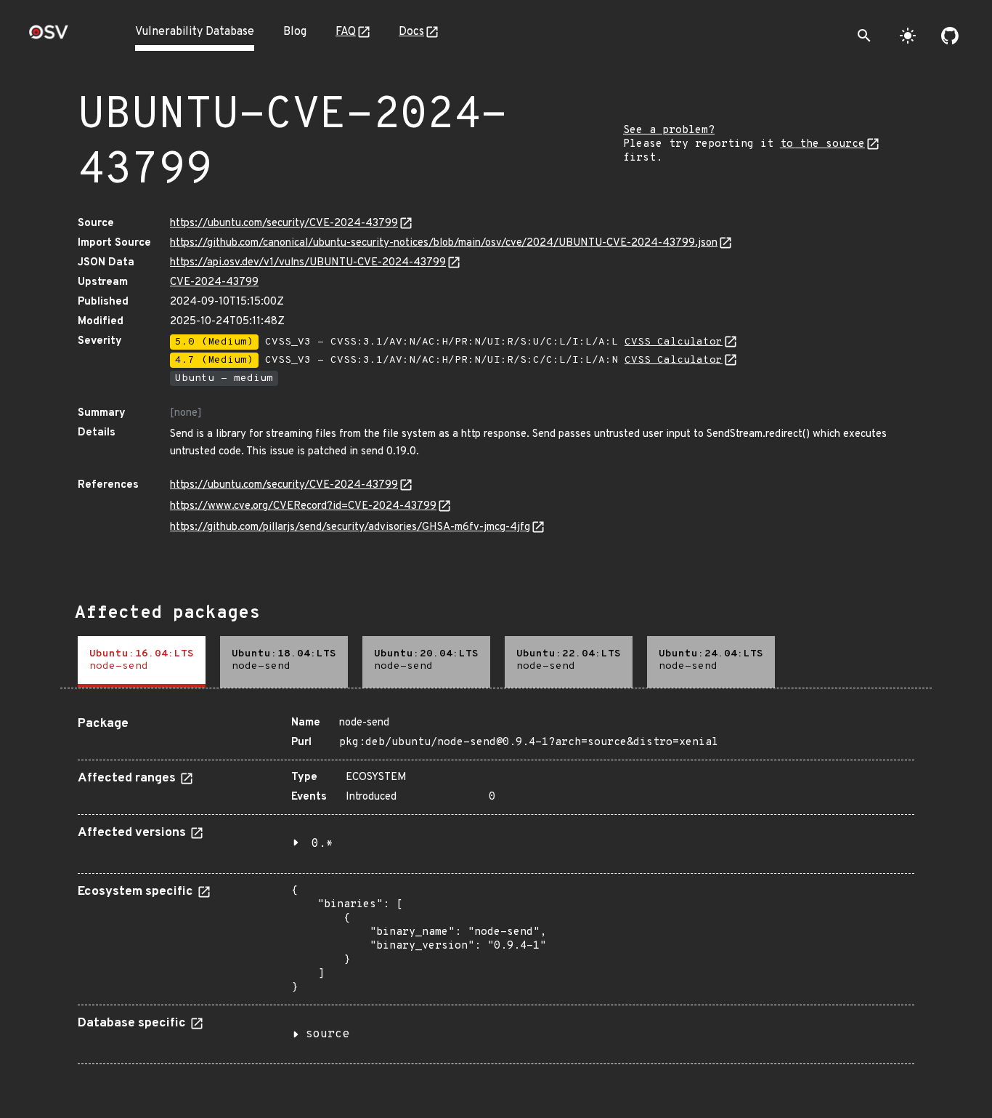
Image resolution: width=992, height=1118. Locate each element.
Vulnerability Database (194, 32)
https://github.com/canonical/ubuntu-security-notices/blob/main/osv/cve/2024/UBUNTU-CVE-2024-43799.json (443, 243)
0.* (322, 844)
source (327, 1034)
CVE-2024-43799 (214, 282)
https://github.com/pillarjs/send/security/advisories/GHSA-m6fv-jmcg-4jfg (350, 527)
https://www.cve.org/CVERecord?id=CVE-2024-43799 (303, 506)
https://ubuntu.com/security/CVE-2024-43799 (284, 223)
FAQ (346, 32)
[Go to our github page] (950, 35)
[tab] (142, 662)
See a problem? (669, 130)
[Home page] (48, 37)
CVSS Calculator (674, 342)
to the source (822, 144)
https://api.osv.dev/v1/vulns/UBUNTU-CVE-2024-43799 (308, 263)
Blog (294, 32)
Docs (411, 32)
